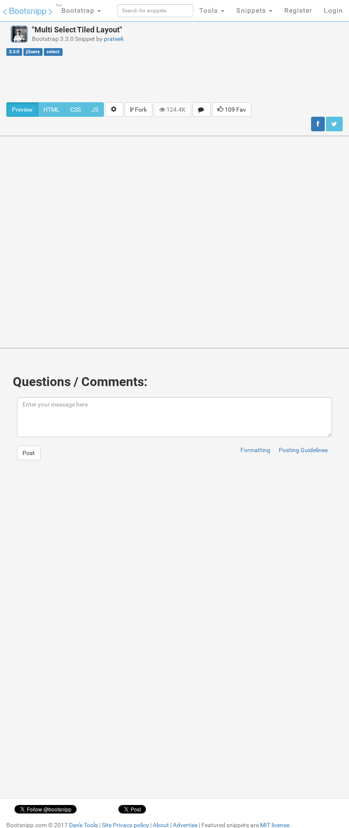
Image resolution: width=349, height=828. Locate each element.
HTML (51, 109)
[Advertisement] (174, 79)
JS (95, 109)
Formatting (255, 450)
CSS (75, 109)
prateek (114, 38)
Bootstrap (76, 8)
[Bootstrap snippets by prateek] (19, 34)
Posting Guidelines (303, 450)
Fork (140, 109)
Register (298, 10)
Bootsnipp (27, 10)
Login (333, 10)
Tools (209, 10)
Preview (22, 109)
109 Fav (234, 109)
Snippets (252, 10)
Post (29, 453)
